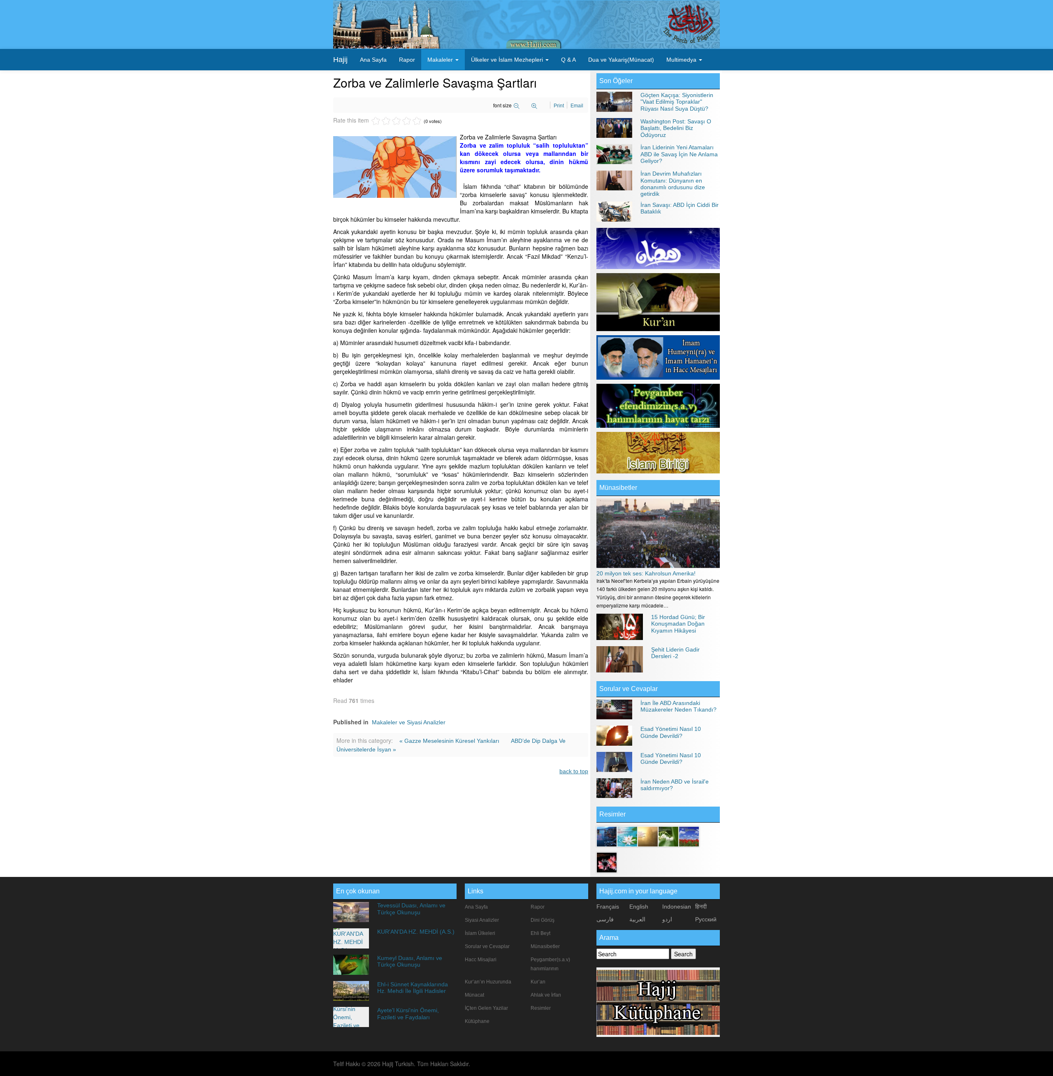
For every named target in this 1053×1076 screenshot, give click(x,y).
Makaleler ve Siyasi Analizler (408, 722)
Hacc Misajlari (480, 959)
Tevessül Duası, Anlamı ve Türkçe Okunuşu (411, 908)
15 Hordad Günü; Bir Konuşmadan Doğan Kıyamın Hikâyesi (678, 624)
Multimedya (682, 59)
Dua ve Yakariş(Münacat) (621, 59)
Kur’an (538, 982)
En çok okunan (358, 891)
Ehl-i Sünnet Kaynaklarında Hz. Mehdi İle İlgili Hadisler (412, 987)
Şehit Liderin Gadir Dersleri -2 (675, 652)
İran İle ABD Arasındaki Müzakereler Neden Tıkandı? (678, 706)
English (638, 906)
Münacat (474, 995)
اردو (667, 919)
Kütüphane (477, 1021)
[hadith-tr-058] (689, 836)
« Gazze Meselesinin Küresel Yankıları (450, 740)
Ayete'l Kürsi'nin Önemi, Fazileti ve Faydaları (408, 1013)
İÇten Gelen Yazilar (486, 1008)
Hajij (340, 60)
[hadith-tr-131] (606, 862)
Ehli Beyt (540, 933)
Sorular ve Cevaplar (628, 688)
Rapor (407, 59)
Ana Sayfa (373, 59)
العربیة (637, 919)
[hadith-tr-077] (648, 836)
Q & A (568, 59)
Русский (706, 919)
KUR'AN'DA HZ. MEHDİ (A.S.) (416, 931)
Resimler (541, 1008)
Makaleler (441, 59)
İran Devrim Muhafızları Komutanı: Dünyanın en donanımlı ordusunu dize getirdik (672, 183)
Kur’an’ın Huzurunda (488, 982)
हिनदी (701, 906)
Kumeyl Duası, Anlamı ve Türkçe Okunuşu (409, 961)
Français (607, 906)
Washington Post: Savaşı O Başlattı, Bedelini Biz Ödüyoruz (675, 128)
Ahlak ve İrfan (546, 995)
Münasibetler (618, 487)
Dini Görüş (542, 920)
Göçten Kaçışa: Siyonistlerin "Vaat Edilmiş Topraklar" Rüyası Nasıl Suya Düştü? (676, 102)
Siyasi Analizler (482, 920)
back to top (573, 771)
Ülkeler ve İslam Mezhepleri (508, 59)
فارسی (605, 919)
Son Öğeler (616, 80)
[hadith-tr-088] (627, 836)
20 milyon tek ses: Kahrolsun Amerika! (646, 573)
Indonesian (676, 906)
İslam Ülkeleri (480, 933)
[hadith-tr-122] (668, 836)
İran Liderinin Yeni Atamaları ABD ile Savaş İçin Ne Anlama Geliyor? (679, 154)
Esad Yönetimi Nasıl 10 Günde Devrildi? (670, 732)
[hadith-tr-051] (606, 836)
